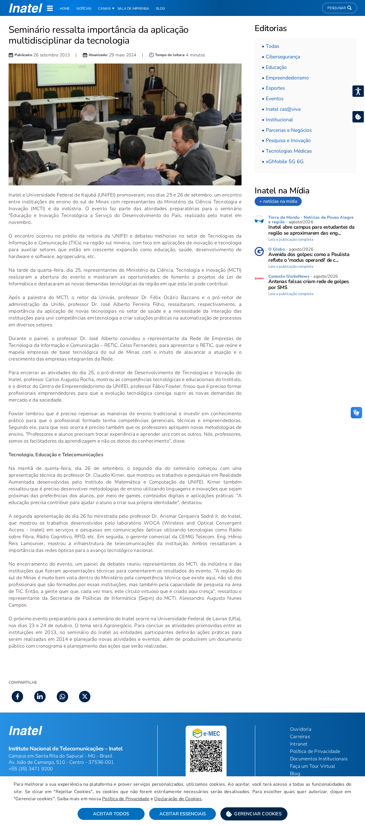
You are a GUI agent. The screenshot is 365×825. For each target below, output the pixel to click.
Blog (295, 773)
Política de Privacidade (125, 799)
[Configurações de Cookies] (358, 116)
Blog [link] (160, 8)
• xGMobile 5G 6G (283, 161)
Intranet (299, 744)
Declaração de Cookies (178, 799)
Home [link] (65, 8)
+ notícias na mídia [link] (278, 201)
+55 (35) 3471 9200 (31, 768)
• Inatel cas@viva (281, 109)
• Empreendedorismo (285, 77)
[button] (253, 813)
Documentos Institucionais (319, 759)
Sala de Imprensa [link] (133, 8)
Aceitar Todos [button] (111, 814)
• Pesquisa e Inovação (286, 140)
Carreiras (300, 736)
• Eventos (272, 98)
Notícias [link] (83, 8)
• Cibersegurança (281, 56)
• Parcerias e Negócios (287, 130)
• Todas (270, 46)
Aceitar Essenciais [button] (182, 814)
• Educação (274, 67)
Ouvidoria (300, 729)
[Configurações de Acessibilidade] (358, 91)
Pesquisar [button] (336, 8)
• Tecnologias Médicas (287, 151)
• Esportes (273, 88)
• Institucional (277, 119)
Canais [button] (104, 8)
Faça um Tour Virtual (312, 766)
